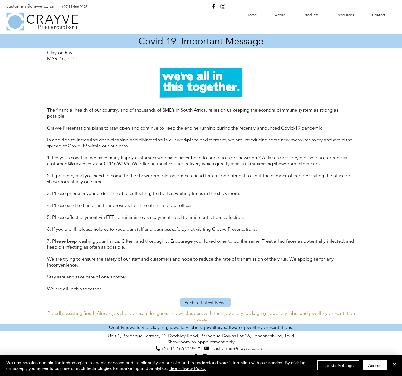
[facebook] (213, 6)
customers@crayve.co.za (30, 6)
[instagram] (223, 6)
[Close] (394, 365)
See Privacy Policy (187, 368)
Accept (375, 365)
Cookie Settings (338, 365)
